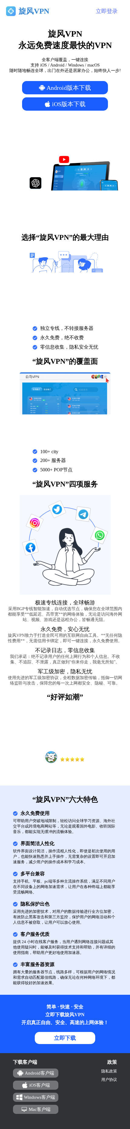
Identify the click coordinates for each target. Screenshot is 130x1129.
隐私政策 (109, 1071)
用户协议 (109, 1079)
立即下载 (65, 1038)
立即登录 (107, 11)
